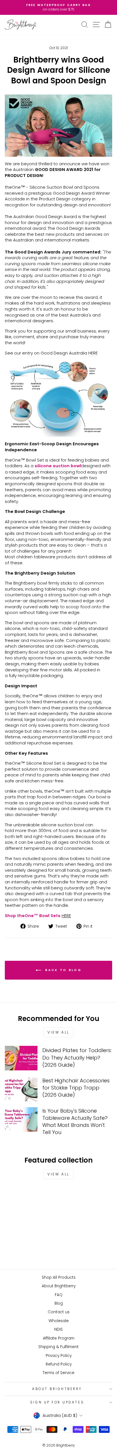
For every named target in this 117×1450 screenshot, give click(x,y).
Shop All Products (59, 1277)
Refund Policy (59, 1364)
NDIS (58, 1329)
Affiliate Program (58, 1338)
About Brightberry (59, 1286)
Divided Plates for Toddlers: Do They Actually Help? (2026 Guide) (77, 1057)
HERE (93, 353)
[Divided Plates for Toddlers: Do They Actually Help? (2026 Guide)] (21, 1058)
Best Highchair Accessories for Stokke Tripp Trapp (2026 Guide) (76, 1087)
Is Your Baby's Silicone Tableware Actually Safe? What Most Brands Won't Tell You (75, 1121)
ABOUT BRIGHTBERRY (57, 1389)
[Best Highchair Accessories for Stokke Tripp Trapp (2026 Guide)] (21, 1089)
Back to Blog (62, 970)
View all (58, 1032)
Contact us (59, 1312)
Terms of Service (58, 1373)
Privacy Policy (59, 1355)
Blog (59, 1303)
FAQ (58, 1295)
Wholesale (59, 1321)
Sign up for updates (57, 1402)
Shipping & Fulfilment (58, 1347)
